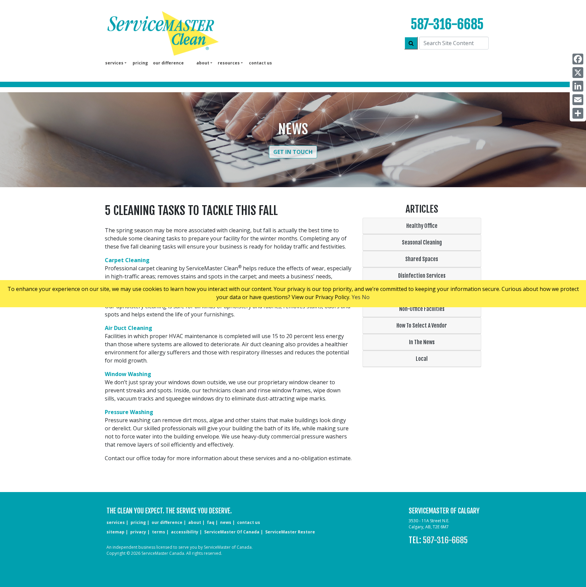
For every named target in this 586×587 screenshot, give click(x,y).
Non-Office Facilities (422, 309)
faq (210, 522)
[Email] (578, 99)
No (366, 297)
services (115, 522)
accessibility (184, 532)
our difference (168, 63)
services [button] (114, 63)
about (194, 522)
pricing (140, 63)
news (225, 522)
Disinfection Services (422, 275)
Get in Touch (293, 152)
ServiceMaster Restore (290, 532)
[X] (578, 72)
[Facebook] (578, 59)
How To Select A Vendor (421, 325)
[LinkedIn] (578, 86)
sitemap (115, 532)
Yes (356, 297)
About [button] (202, 63)
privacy (138, 532)
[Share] (578, 113)
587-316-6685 (447, 24)
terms (158, 532)
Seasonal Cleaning (422, 242)
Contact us (260, 63)
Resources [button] (229, 63)
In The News (422, 342)
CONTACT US (248, 522)
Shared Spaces (421, 259)
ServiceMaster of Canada (231, 532)
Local (422, 358)
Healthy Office (421, 225)
